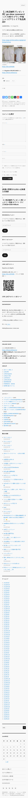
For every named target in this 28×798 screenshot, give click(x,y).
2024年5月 (6, 596)
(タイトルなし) (7, 437)
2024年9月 (7, 588)
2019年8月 (6, 711)
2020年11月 (7, 681)
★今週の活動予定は (9, 533)
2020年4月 (6, 695)
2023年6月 (6, 618)
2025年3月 (6, 582)
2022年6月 (7, 642)
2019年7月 (6, 713)
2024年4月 (6, 598)
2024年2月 (6, 602)
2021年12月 (7, 654)
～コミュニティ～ (8, 397)
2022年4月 (6, 646)
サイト (3, 158)
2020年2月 (6, 699)
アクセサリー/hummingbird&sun (13, 399)
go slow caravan (17, 102)
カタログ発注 (16, 104)
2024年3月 (6, 600)
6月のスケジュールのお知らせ (11, 563)
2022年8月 (6, 638)
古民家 (11, 105)
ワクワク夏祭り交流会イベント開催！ (13, 499)
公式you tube (7, 375)
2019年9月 (6, 709)
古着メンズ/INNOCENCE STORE (12, 407)
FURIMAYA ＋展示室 (9, 383)
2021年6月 (6, 667)
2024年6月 (7, 594)
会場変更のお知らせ (9, 459)
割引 (3, 105)
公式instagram (8, 373)
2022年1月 (6, 652)
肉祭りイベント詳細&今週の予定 (12, 549)
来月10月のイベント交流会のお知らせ (13, 479)
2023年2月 (6, 626)
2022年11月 (7, 632)
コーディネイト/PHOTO (10, 403)
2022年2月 (6, 650)
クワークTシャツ (8, 553)
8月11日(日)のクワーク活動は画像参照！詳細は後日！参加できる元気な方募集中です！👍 (15, 517)
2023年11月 (7, 608)
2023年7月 (6, 616)
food (5, 507)
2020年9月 (7, 685)
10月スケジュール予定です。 (11, 475)
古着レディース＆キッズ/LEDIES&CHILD (14, 409)
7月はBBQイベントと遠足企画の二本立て (14, 541)
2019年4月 (6, 719)
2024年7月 (6, 592)
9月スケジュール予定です (10, 503)
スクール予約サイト (7, 772)
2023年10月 (7, 610)
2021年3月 (6, 673)
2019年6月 (6, 715)
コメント (4, 122)
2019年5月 (6, 717)
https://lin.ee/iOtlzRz (8, 66)
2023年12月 (7, 606)
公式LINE (6, 371)
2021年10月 (7, 658)
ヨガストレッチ (8, 405)
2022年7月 (6, 640)
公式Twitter (7, 377)
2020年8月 (6, 687)
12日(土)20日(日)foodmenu (11, 467)
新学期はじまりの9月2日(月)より (12, 495)
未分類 (5, 417)
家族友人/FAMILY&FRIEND (11, 413)
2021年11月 (7, 656)
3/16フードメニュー (9, 449)
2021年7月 (6, 665)
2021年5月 (6, 669)
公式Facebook (7, 379)
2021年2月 (6, 675)
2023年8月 (6, 614)
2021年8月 (6, 662)
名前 (3, 144)
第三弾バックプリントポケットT (12, 545)
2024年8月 (6, 590)
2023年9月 (6, 612)
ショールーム (22, 104)
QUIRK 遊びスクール (9, 385)
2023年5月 (6, 620)
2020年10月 (7, 683)
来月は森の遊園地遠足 (9, 471)
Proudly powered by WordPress (17, 795)
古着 (14, 105)
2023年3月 (6, 624)
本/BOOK (6, 419)
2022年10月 (7, 634)
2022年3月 (6, 648)
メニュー (23, 5)
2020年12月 (7, 679)
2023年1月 (6, 628)
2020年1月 (6, 701)
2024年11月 (7, 584)
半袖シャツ (6, 105)
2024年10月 (7, 586)
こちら (8, 324)
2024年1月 (6, 604)
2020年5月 (6, 693)
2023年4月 (6, 622)
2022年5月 (6, 644)
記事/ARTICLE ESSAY (9, 423)
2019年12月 (7, 703)
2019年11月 (7, 705)
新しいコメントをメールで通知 (10, 171)
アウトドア (10, 104)
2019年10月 (7, 707)
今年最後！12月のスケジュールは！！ (13, 463)
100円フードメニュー (9, 529)
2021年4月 (6, 671)
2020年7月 (6, 689)
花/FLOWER (7, 421)
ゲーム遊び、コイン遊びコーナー (12, 537)
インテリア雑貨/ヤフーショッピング (13, 401)
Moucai (6, 101)
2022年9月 (7, 636)
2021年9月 (6, 660)
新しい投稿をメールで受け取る (10, 175)
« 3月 (6, 762)
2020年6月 (7, 691)
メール (4, 151)
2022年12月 (7, 630)
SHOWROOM (7, 381)
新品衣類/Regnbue (9, 415)
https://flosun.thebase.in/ (9, 72)
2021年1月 (6, 677)
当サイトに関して (8, 369)
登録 (5, 230)
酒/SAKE (6, 425)
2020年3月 (6, 697)
